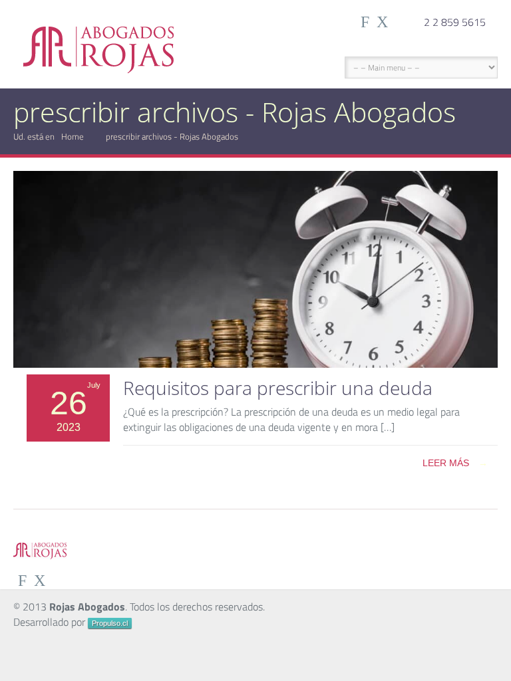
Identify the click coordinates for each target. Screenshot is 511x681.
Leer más (455, 463)
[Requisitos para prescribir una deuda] (255, 364)
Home (72, 136)
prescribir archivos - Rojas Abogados (172, 136)
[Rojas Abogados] (98, 38)
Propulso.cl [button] (110, 623)
